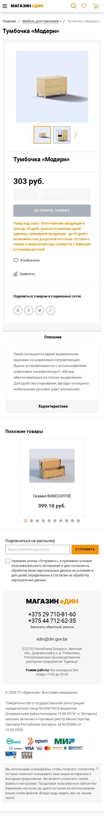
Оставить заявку (52, 210)
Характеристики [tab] (53, 406)
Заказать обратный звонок (52, 627)
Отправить (85, 549)
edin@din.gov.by (52, 639)
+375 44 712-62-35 (52, 621)
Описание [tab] (53, 337)
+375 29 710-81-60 (52, 614)
